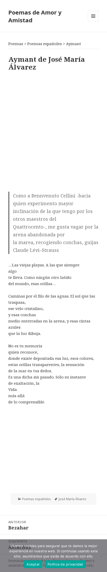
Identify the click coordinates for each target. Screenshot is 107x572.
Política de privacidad (65, 564)
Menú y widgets (93, 21)
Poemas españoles (36, 499)
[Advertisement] (53, 130)
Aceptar (33, 564)
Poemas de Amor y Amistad (35, 16)
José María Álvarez (72, 499)
